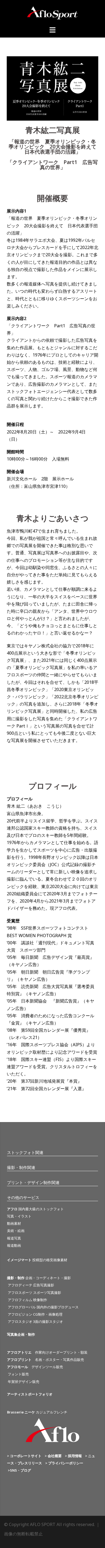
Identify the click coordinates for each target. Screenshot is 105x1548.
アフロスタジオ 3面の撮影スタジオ (35, 1321)
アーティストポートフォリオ (29, 1394)
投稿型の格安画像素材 (37, 1259)
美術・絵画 (15, 1230)
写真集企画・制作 (21, 1334)
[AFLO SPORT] (52, 13)
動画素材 (14, 1223)
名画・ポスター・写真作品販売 (45, 1359)
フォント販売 (18, 1374)
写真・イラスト (19, 1216)
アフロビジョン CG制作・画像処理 (34, 1314)
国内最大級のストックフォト (35, 1209)
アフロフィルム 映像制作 (27, 1299)
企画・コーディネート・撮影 (39, 1277)
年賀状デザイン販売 (23, 1381)
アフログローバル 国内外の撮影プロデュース (43, 1307)
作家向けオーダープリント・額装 (47, 1352)
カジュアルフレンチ (37, 1412)
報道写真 (14, 1238)
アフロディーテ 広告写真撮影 (30, 1285)
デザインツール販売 (35, 1366)
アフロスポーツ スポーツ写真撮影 (34, 1292)
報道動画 (14, 1245)
